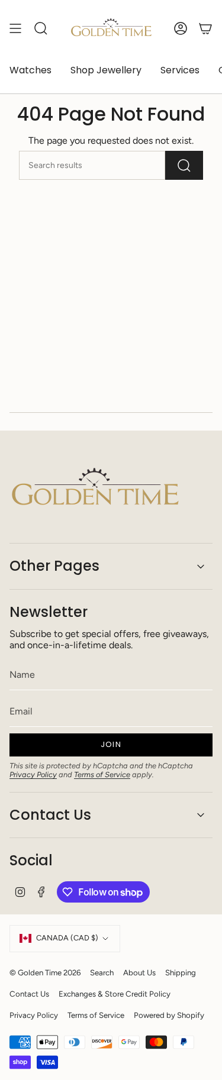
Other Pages (54, 565)
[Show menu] (15, 28)
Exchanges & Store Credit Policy (114, 993)
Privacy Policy (33, 774)
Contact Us (50, 814)
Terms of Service (102, 774)
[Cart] (205, 28)
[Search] (184, 165)
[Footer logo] (95, 489)
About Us (139, 972)
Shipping (180, 972)
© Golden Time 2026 (45, 972)
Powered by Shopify (169, 1015)
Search (102, 972)
